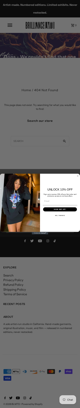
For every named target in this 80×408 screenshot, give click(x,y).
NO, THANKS (60, 215)
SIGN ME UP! (60, 209)
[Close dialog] (78, 176)
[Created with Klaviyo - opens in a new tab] (40, 233)
